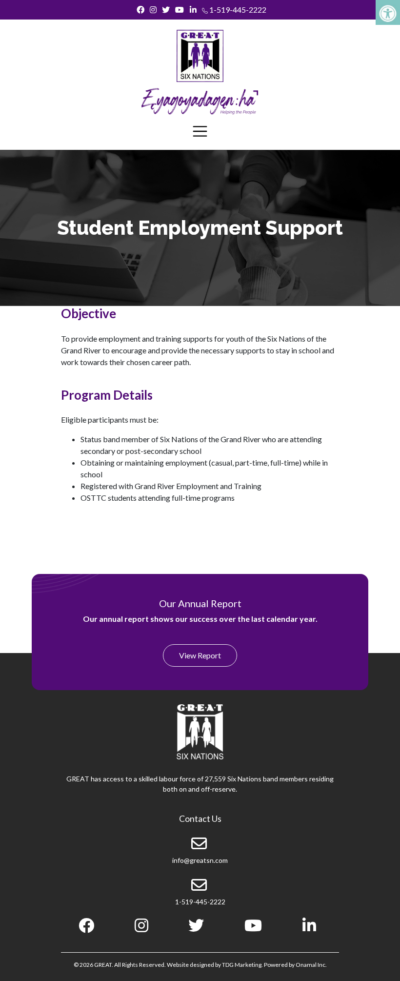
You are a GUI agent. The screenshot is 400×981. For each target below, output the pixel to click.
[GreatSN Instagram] (153, 10)
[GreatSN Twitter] (166, 10)
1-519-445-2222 (237, 9)
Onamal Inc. (311, 964)
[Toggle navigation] (200, 131)
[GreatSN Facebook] (140, 10)
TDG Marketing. (242, 964)
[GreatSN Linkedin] (193, 10)
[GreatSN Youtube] (180, 10)
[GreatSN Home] (200, 55)
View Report (200, 655)
